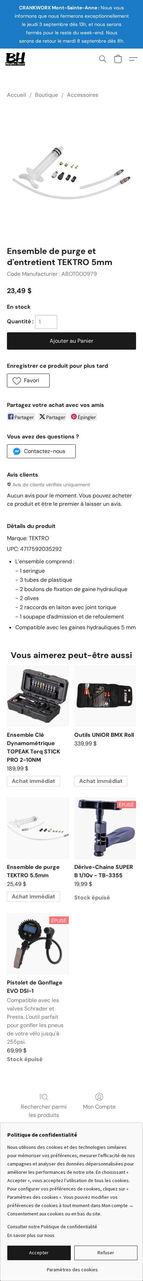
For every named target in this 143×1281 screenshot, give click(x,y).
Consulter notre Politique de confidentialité (52, 1226)
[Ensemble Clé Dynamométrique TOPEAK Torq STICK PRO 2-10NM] (38, 696)
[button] (16, 59)
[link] (72, 1267)
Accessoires (82, 95)
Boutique (46, 95)
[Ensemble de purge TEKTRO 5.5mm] (38, 828)
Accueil (16, 95)
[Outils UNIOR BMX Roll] (105, 696)
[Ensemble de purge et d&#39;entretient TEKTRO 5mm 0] (71, 170)
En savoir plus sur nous (30, 1235)
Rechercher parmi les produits (44, 1111)
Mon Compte (99, 1106)
